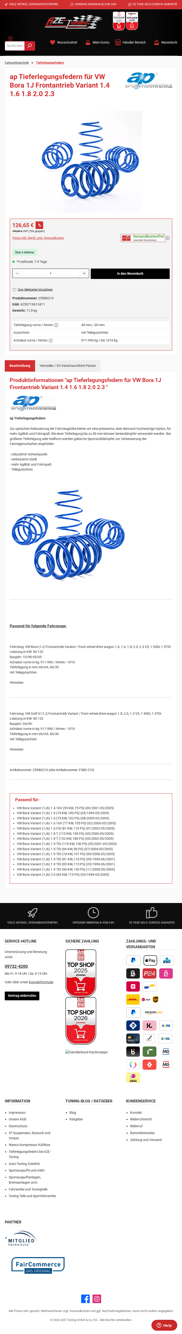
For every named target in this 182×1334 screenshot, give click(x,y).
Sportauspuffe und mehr (27, 1170)
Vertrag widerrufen (22, 996)
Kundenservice (141, 1101)
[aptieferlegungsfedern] (91, 162)
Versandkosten (79, 1311)
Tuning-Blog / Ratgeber (88, 1101)
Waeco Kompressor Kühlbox (29, 1145)
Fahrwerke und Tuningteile (28, 1189)
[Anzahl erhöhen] (84, 273)
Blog (72, 1113)
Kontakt (136, 1113)
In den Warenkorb (130, 274)
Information (17, 1101)
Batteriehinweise (142, 1133)
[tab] (20, 366)
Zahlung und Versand (146, 1140)
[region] (91, 162)
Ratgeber (76, 1119)
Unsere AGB (17, 1119)
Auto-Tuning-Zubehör (24, 1164)
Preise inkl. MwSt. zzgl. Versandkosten (38, 238)
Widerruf (136, 1126)
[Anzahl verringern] (17, 273)
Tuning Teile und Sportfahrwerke (32, 1196)
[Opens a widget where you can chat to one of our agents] (164, 1326)
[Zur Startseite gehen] (73, 21)
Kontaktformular (41, 982)
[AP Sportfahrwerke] (148, 86)
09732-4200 (16, 966)
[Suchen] (29, 46)
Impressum (17, 1113)
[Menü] (10, 37)
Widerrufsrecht (141, 1119)
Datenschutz (18, 1126)
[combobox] (15, 46)
